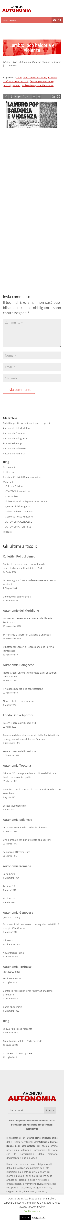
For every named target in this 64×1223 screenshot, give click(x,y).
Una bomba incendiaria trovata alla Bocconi (27, 839)
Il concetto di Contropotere (17, 1053)
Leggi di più (38, 1217)
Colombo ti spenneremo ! (17, 596)
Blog (6, 1021)
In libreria (8, 472)
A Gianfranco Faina (13, 952)
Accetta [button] (25, 1217)
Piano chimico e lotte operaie (19, 701)
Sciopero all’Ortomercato (16, 852)
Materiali (8, 482)
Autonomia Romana (14, 453)
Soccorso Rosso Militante (19, 516)
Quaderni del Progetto (17, 506)
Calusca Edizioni (14, 486)
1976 (19, 77)
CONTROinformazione (17, 491)
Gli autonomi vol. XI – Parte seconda (22, 1041)
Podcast (7, 531)
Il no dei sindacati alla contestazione (23, 688)
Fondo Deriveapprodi (14, 443)
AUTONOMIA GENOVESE (18, 521)
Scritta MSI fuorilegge (15, 805)
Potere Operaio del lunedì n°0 (19, 751)
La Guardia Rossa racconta (17, 1028)
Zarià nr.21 (9, 898)
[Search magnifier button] (60, 20)
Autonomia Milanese (30, 62)
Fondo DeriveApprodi (18, 715)
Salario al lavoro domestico (20, 511)
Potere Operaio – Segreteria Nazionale (26, 501)
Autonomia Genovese (18, 912)
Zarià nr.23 (9, 873)
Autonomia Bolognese (15, 438)
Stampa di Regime (51, 62)
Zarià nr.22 (9, 886)
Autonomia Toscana (14, 433)
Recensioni (9, 467)
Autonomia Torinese (17, 967)
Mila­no (16, 85)
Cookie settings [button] (32, 1211)
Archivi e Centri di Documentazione (22, 477)
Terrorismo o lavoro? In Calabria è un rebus (27, 634)
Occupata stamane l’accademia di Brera (25, 827)
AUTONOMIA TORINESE (18, 526)
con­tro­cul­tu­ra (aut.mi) (35, 77)
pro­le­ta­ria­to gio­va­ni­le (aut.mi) (37, 85)
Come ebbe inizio (12, 1006)
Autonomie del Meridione (17, 428)
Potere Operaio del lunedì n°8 (19, 722)
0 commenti (11, 65)
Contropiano (12, 496)
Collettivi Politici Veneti (19, 556)
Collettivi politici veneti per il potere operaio (27, 423)
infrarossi (8, 940)
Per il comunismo (12, 978)
